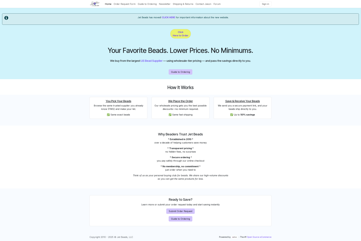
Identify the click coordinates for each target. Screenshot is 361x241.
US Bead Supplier (152, 60)
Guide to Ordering (180, 72)
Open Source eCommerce (259, 237)
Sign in (265, 4)
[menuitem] (108, 4)
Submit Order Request (180, 211)
